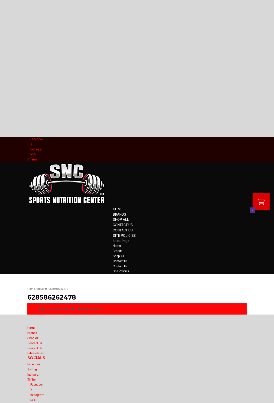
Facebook (33, 364)
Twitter (32, 369)
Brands (119, 214)
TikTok (31, 379)
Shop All (121, 220)
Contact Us (123, 225)
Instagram (34, 374)
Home (117, 209)
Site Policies (124, 236)
